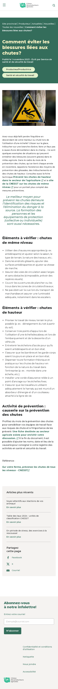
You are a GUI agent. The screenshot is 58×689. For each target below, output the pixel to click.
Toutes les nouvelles (13, 27)
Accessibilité (29, 671)
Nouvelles (49, 24)
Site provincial (9, 24)
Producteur (25, 24)
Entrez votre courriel (14, 622)
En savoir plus (13, 507)
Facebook (17, 557)
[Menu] (4, 5)
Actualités (37, 24)
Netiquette (28, 657)
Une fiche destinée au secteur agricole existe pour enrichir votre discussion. (25, 435)
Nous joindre (29, 664)
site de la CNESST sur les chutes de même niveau (27, 183)
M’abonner (12, 630)
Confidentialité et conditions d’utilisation (37, 648)
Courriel (16, 570)
